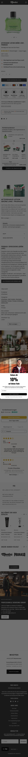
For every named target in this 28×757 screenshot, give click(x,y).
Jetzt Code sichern (14, 394)
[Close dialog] (26, 359)
